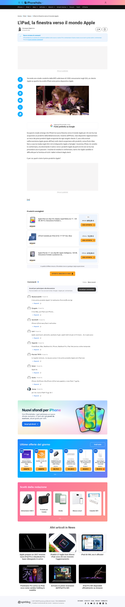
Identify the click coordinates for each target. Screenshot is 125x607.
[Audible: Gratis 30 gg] (41, 454)
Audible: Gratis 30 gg (41, 461)
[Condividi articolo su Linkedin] (20, 93)
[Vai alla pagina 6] (64, 474)
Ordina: (85, 282)
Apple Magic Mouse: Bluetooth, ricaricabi (100, 462)
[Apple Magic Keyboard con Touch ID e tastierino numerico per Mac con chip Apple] (70, 454)
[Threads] (97, 603)
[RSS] (106, 603)
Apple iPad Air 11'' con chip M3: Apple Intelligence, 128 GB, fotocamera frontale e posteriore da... (57, 254)
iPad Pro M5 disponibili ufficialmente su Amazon (92, 587)
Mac (34, 7)
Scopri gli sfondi (30, 424)
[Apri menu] (42, 3)
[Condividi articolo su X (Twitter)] (20, 86)
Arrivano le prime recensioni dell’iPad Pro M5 (62, 587)
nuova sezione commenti (35, 39)
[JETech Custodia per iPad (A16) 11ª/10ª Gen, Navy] (32, 237)
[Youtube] (91, 603)
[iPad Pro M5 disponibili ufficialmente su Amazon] (92, 574)
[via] (28, 200)
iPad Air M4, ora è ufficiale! (92, 554)
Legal (92, 601)
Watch (50, 7)
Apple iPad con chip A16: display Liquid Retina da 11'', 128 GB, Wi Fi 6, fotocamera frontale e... (57, 220)
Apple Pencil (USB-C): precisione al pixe (85, 462)
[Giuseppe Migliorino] (20, 29)
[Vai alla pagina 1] (55, 474)
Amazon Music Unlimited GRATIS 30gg (26, 462)
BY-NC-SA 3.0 (47, 603)
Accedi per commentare (86, 289)
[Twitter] (88, 603)
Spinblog (42, 601)
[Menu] (19, 2)
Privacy (97, 601)
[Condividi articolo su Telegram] (20, 100)
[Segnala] (40, 303)
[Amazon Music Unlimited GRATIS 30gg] (26, 454)
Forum (72, 7)
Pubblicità (104, 601)
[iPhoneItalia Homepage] (33, 2)
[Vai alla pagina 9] (69, 474)
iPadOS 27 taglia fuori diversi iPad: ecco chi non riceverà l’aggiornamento (62, 556)
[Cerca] (22, 2)
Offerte (85, 7)
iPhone (20, 7)
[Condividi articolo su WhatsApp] (20, 107)
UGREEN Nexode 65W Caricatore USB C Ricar (56, 462)
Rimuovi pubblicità (62, 71)
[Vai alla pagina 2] (57, 474)
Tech (78, 7)
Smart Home (61, 7)
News (29, 16)
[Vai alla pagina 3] (59, 474)
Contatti (87, 601)
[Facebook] (85, 603)
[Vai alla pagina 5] (62, 474)
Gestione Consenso (58, 603)
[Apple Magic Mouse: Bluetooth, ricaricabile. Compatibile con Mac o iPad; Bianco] (100, 454)
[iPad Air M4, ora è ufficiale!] (92, 543)
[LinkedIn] (103, 603)
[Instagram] (94, 603)
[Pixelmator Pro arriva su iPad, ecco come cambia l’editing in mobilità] (32, 574)
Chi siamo (80, 601)
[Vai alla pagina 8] (67, 474)
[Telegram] (100, 603)
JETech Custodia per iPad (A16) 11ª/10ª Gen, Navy (55, 236)
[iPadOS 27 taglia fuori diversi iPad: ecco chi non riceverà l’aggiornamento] (62, 543)
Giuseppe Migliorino (28, 28)
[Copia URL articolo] (20, 114)
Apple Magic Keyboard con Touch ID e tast (71, 462)
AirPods (42, 7)
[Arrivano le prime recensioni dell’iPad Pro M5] (62, 574)
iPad (27, 7)
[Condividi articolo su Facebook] (20, 79)
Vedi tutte (97, 444)
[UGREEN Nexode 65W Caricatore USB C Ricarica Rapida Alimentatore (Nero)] (56, 454)
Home (20, 16)
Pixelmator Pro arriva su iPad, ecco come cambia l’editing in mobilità (32, 588)
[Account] (105, 2)
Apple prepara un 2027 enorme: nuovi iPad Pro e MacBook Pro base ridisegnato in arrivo (33, 556)
